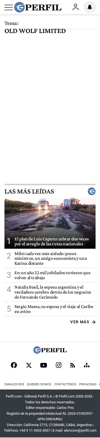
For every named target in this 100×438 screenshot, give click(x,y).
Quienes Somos (39, 384)
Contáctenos (65, 384)
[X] (28, 365)
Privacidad (87, 384)
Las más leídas (29, 191)
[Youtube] (43, 366)
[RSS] (72, 366)
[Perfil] (50, 352)
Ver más (79, 322)
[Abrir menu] (8, 7)
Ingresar (75, 7)
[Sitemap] (86, 365)
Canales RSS (14, 384)
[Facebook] (14, 365)
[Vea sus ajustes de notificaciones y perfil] (89, 7)
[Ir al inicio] (37, 7)
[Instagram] (58, 365)
